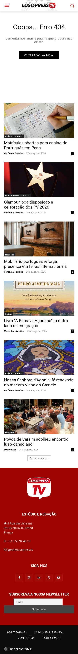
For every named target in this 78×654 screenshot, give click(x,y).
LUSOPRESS (10, 449)
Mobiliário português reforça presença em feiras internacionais (35, 264)
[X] (49, 578)
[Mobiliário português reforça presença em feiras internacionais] (39, 239)
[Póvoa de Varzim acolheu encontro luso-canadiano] (39, 416)
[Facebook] (19, 578)
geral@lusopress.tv (20, 550)
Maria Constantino (14, 330)
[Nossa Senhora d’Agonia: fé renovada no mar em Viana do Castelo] (39, 357)
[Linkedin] (39, 578)
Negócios (9, 254)
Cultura (8, 314)
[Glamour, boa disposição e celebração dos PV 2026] (39, 179)
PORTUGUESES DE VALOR (17, 195)
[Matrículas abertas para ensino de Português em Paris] (39, 120)
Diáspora (9, 432)
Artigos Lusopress (13, 136)
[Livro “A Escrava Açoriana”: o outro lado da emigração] (39, 298)
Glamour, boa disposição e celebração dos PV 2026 (28, 205)
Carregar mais (38, 458)
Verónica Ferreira (13, 153)
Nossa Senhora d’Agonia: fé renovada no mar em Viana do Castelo (38, 382)
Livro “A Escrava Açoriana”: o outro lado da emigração (36, 323)
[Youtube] (59, 578)
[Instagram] (29, 578)
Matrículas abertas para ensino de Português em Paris (35, 145)
